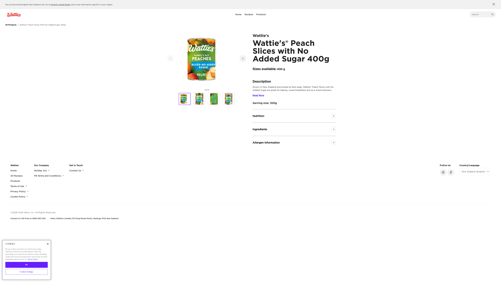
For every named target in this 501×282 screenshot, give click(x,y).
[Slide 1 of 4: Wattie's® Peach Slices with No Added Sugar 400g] (185, 99)
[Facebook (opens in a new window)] (450, 172)
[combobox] (481, 14)
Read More (258, 95)
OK (26, 265)
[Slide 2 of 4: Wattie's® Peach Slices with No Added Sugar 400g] (199, 99)
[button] (243, 58)
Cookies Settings (26, 272)
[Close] (48, 244)
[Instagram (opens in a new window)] (443, 172)
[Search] (492, 14)
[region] (26, 260)
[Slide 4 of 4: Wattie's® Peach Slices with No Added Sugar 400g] (229, 99)
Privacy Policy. (33, 259)
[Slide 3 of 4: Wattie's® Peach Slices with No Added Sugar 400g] (214, 99)
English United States (60, 4)
